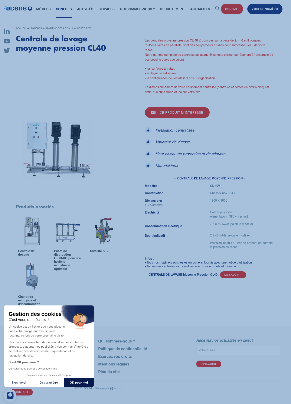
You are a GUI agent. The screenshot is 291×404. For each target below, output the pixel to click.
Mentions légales (113, 364)
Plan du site (109, 371)
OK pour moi (79, 382)
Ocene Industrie (18, 9)
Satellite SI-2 (104, 236)
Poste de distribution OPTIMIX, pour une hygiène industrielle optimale (68, 236)
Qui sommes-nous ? (116, 341)
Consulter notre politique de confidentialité (33, 368)
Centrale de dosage (32, 236)
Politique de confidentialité (122, 348)
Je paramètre (49, 382)
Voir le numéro (265, 9)
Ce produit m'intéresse (181, 112)
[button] (10, 395)
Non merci (19, 382)
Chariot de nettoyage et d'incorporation (32, 282)
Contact (232, 9)
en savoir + (233, 274)
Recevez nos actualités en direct (224, 340)
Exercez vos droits (115, 356)
